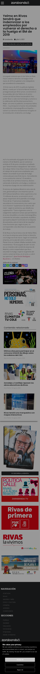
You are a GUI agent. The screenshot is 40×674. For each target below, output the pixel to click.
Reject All (20, 670)
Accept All (20, 659)
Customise (20, 665)
